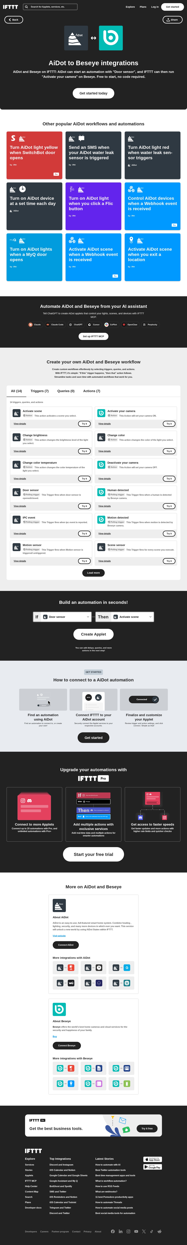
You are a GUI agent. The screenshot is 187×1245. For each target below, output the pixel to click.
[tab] (16, 391)
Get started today (93, 93)
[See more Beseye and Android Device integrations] (121, 1083)
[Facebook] (112, 1231)
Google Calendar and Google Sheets (68, 1175)
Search (28, 1197)
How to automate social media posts (114, 1208)
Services (29, 1165)
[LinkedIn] (120, 1231)
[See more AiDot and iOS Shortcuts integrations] (93, 983)
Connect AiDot (65, 945)
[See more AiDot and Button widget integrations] (65, 967)
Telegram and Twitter (60, 1208)
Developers (31, 1231)
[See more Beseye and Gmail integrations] (121, 1068)
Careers (44, 1231)
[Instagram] (128, 1231)
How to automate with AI (107, 1165)
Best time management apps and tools (115, 1175)
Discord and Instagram (61, 1165)
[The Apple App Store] (152, 1160)
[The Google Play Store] (152, 1167)
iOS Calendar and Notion (62, 1170)
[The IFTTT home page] (10, 7)
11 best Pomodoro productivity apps (114, 1197)
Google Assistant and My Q (64, 1181)
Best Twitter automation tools (110, 1170)
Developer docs (33, 1208)
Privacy (87, 1231)
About (98, 1231)
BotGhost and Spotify (61, 1186)
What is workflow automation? (111, 1181)
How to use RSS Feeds (107, 1186)
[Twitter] (143, 1231)
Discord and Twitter (60, 1213)
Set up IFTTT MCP (93, 336)
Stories (28, 1170)
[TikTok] (151, 1231)
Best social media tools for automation (115, 1213)
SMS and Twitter (58, 1191)
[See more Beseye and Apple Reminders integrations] (93, 1083)
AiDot (57, 63)
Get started (172, 6)
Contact (76, 1231)
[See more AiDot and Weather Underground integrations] (65, 983)
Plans (143, 7)
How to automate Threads (108, 1202)
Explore (130, 7)
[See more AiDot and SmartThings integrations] (121, 983)
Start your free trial (93, 854)
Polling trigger (32, 494)
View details (20, 423)
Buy (55, 1036)
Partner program (60, 1231)
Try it (84, 424)
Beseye (87, 63)
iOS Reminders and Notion (63, 1197)
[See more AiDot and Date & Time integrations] (93, 967)
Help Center (31, 1186)
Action (29, 415)
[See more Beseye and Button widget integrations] (65, 1068)
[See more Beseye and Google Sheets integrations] (93, 1068)
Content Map (31, 1191)
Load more (93, 572)
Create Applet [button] (93, 634)
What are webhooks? (106, 1191)
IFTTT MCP (31, 1181)
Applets (29, 1175)
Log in (155, 7)
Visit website (59, 936)
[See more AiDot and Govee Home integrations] (121, 967)
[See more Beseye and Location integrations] (65, 1083)
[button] (93, 737)
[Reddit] (159, 1231)
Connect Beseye (66, 1045)
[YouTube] (136, 1231)
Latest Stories (104, 1158)
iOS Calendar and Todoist (63, 1202)
